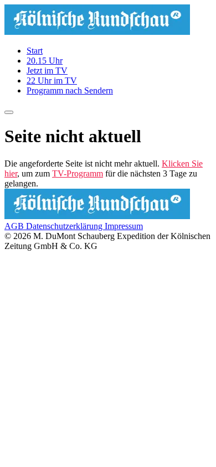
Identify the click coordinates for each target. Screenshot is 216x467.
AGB (15, 226)
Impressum (124, 226)
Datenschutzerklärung (65, 226)
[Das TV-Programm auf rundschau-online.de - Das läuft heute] (97, 32)
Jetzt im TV (47, 70)
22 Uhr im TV (52, 80)
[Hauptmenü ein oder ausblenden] (8, 112)
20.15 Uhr (45, 60)
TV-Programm (77, 173)
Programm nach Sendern (70, 90)
